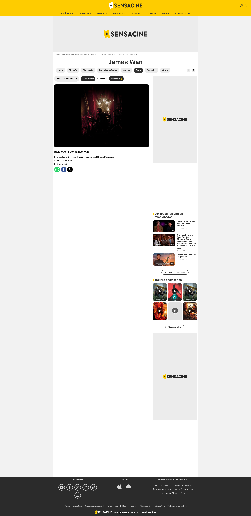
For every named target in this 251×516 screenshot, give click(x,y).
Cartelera (85, 13)
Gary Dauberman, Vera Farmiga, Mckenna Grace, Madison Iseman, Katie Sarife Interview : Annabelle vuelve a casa (186, 241)
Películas (67, 13)
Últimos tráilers (174, 327)
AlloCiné (158, 485)
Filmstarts (180, 485)
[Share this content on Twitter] (70, 169)
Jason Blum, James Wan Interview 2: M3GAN (186, 223)
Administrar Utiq (146, 506)
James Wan (93, 54)
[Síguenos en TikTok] (94, 487)
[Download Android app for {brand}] (130, 486)
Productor (66, 54)
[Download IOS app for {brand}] (121, 486)
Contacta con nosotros (93, 506)
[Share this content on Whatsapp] (57, 169)
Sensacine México (170, 493)
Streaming (118, 13)
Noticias (102, 13)
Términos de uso (111, 506)
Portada (58, 54)
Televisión (136, 13)
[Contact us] (78, 495)
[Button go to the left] (188, 70)
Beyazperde (159, 489)
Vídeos (152, 13)
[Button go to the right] (193, 70)
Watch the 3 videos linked (174, 272)
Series (165, 13)
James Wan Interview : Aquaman (186, 255)
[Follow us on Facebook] (70, 487)
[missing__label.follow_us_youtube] (62, 487)
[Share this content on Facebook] (63, 169)
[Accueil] (125, 5)
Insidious (66, 164)
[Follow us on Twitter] (78, 487)
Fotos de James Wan (107, 54)
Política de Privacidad (128, 506)
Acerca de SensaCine (73, 506)
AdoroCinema (181, 489)
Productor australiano (79, 54)
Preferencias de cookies (177, 506)
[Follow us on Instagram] (86, 487)
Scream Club (182, 13)
